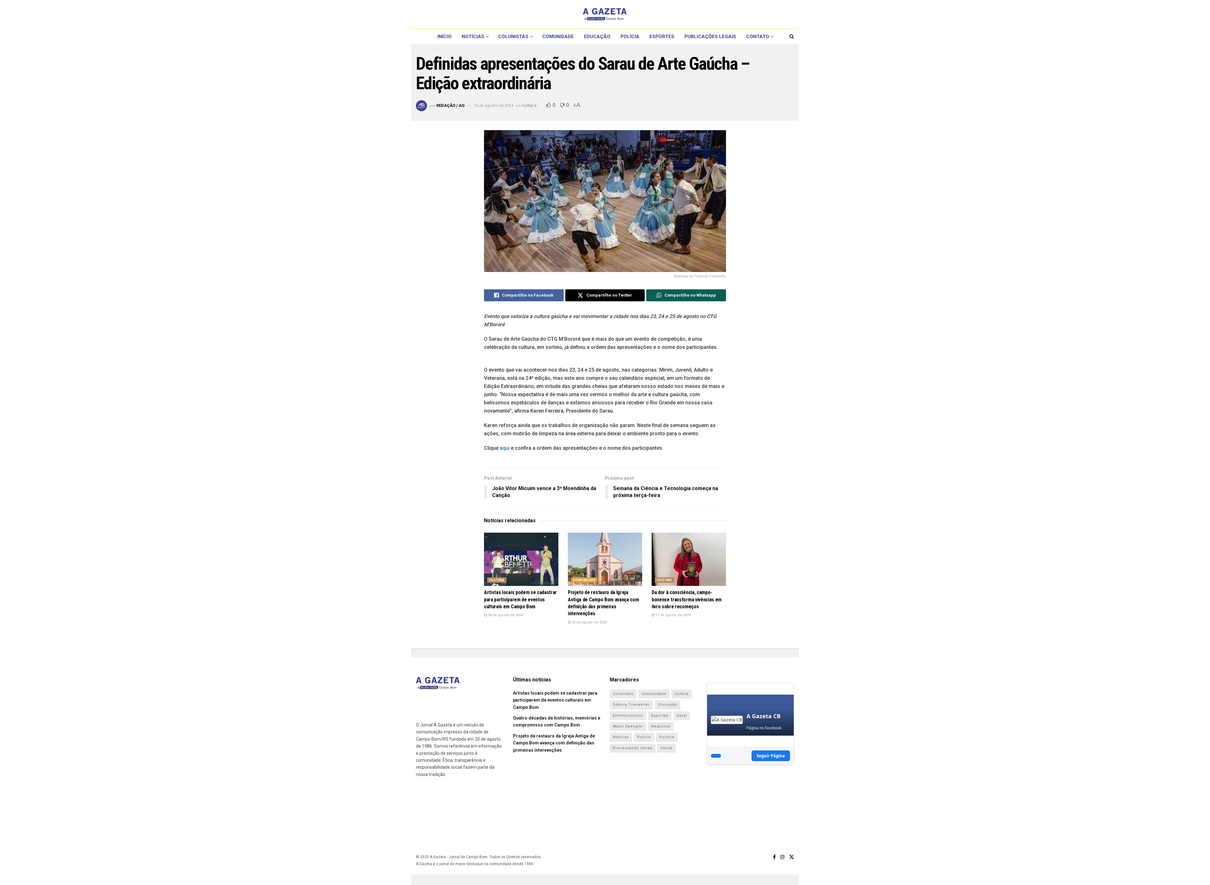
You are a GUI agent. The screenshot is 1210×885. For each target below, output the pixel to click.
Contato (757, 36)
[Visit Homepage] (605, 14)
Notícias (473, 36)
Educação (597, 36)
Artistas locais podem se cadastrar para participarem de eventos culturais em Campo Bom (520, 599)
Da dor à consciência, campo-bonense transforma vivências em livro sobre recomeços (687, 599)
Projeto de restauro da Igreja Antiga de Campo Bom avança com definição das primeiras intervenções (554, 743)
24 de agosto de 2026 (505, 615)
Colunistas (513, 36)
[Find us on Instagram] (782, 857)
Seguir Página (771, 756)
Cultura (529, 105)
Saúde (666, 748)
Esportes (661, 36)
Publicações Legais (710, 36)
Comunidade (558, 36)
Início (444, 36)
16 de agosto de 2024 (493, 105)
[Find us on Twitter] (791, 857)
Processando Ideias (632, 748)
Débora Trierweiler (631, 705)
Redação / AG (450, 105)
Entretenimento (628, 716)
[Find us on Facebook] (774, 857)
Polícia (629, 36)
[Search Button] (791, 36)
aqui (505, 448)
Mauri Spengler (628, 726)
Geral (682, 716)
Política (666, 737)
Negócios (660, 726)
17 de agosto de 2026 (672, 615)
